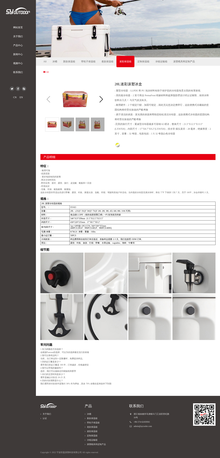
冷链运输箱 (161, 61)
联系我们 (18, 72)
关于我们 (18, 36)
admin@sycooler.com (143, 426)
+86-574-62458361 (142, 422)
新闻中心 (18, 54)
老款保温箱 (107, 61)
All (44, 61)
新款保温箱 (69, 61)
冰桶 (54, 61)
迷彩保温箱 (125, 61)
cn (15, 97)
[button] (101, 99)
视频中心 (18, 63)
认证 (45, 418)
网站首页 (18, 27)
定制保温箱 (143, 61)
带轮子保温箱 (88, 61)
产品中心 (18, 45)
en (21, 97)
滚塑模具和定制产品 (184, 61)
